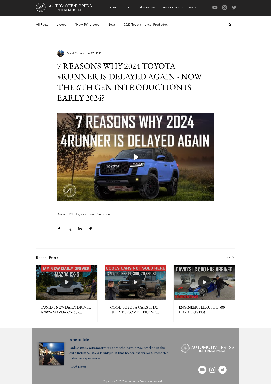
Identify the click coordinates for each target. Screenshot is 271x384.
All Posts (42, 24)
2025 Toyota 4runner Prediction (146, 24)
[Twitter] (234, 7)
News (111, 24)
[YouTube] (215, 7)
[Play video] (135, 157)
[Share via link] (90, 229)
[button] (230, 24)
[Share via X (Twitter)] (70, 229)
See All (230, 257)
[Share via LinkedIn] (80, 229)
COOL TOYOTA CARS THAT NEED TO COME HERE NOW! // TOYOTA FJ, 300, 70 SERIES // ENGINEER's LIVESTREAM (135, 309)
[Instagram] (224, 7)
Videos (61, 24)
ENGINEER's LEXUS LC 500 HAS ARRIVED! (202, 309)
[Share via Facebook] (59, 229)
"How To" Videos (87, 24)
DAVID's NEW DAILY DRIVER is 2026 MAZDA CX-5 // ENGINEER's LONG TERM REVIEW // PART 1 (66, 309)
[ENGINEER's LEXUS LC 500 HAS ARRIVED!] (204, 282)
